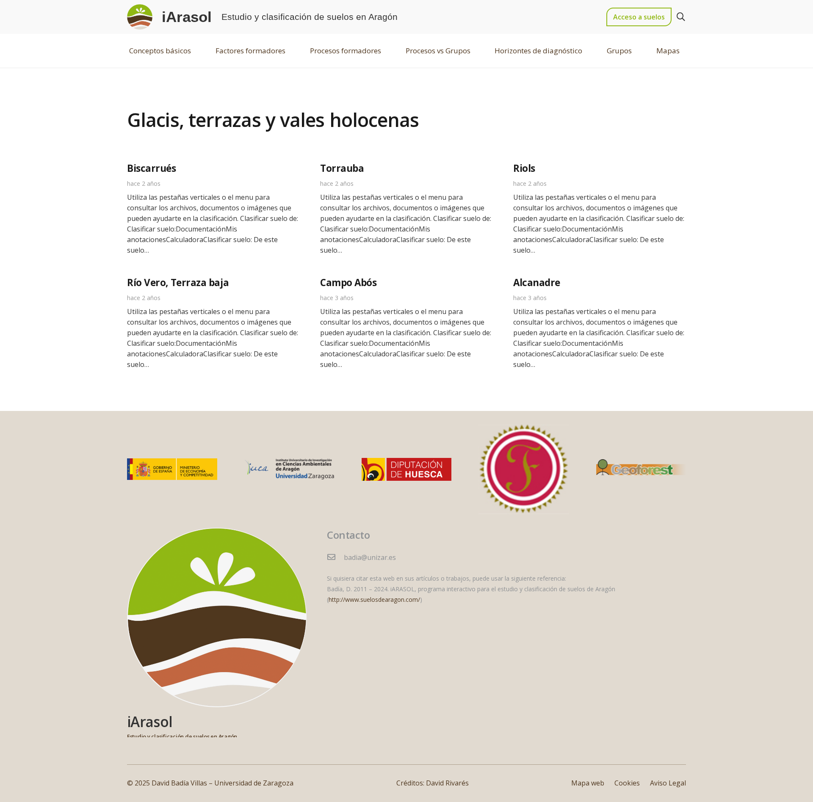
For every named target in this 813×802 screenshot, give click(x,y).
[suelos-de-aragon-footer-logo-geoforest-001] (641, 469)
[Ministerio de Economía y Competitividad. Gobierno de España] (172, 469)
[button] (681, 17)
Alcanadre (536, 282)
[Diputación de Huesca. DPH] (407, 469)
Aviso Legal (668, 783)
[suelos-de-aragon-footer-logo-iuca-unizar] (289, 469)
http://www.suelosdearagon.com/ (374, 599)
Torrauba (342, 168)
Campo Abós (348, 282)
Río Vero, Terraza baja (178, 282)
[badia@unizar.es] (335, 557)
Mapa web (587, 783)
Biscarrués (151, 168)
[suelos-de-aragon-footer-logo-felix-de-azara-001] (523, 469)
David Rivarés (447, 783)
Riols (524, 168)
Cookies (627, 783)
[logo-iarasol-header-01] (139, 17)
